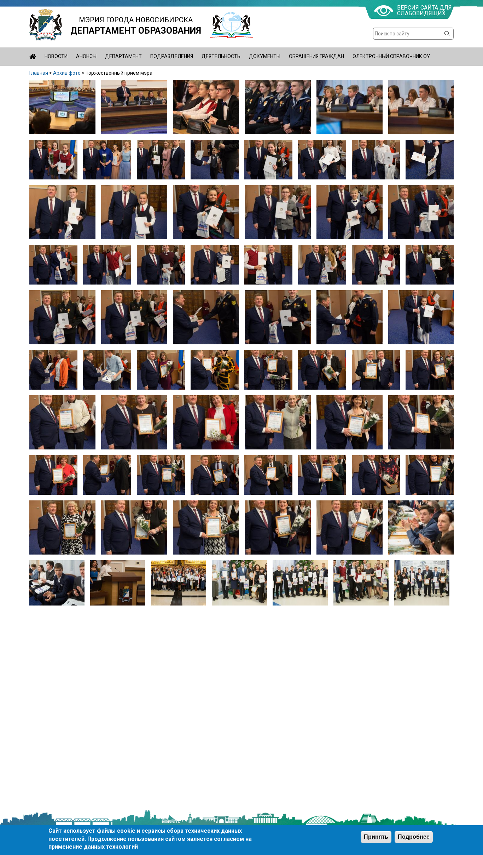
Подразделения (171, 56)
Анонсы (86, 56)
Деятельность (221, 56)
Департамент (123, 56)
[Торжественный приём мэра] (62, 132)
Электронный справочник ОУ (391, 56)
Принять (376, 837)
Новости (56, 56)
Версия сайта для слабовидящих (424, 10)
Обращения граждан (316, 56)
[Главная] (45, 25)
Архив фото (67, 73)
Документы (264, 56)
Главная (38, 73)
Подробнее (414, 837)
